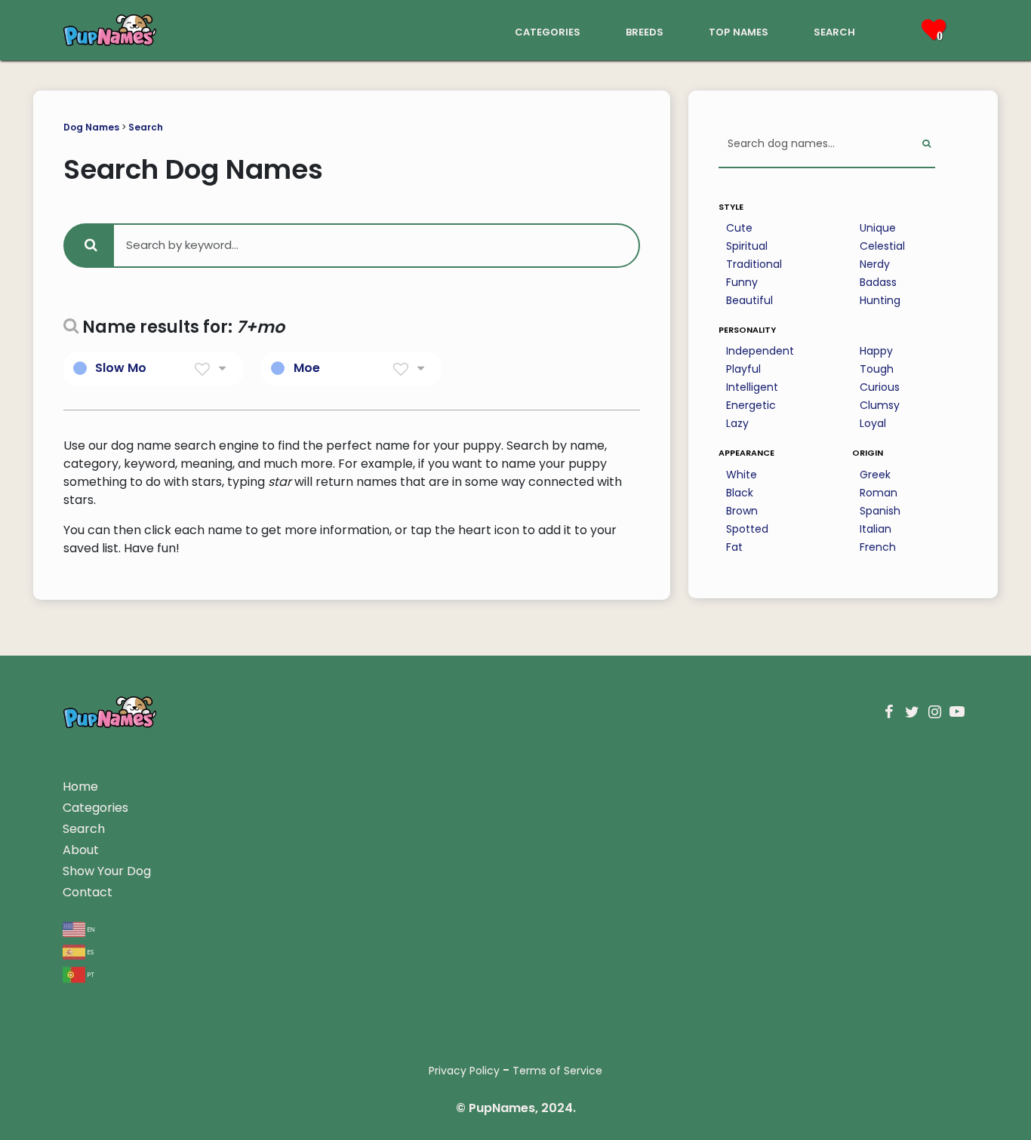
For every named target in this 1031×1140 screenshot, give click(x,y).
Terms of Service (557, 1070)
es (89, 951)
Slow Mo (120, 367)
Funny (742, 282)
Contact (87, 892)
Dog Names (91, 127)
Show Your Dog (107, 871)
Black (739, 492)
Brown (742, 510)
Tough (877, 368)
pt (89, 973)
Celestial (882, 246)
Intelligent (752, 387)
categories (547, 30)
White (741, 474)
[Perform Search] (926, 144)
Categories (95, 807)
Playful (743, 368)
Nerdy (875, 264)
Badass (878, 282)
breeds (644, 30)
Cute (739, 227)
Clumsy (880, 405)
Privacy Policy (464, 1070)
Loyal (873, 423)
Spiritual (747, 246)
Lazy (737, 423)
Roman (878, 492)
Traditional (754, 264)
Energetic (751, 405)
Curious (880, 387)
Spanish (880, 510)
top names (738, 30)
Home (80, 786)
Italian (875, 528)
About (81, 850)
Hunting (880, 300)
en (90, 928)
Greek (875, 474)
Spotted (747, 528)
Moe (307, 367)
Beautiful (749, 300)
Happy (876, 350)
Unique (878, 227)
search (834, 30)
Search (145, 127)
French (878, 547)
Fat (734, 547)
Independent (760, 350)
